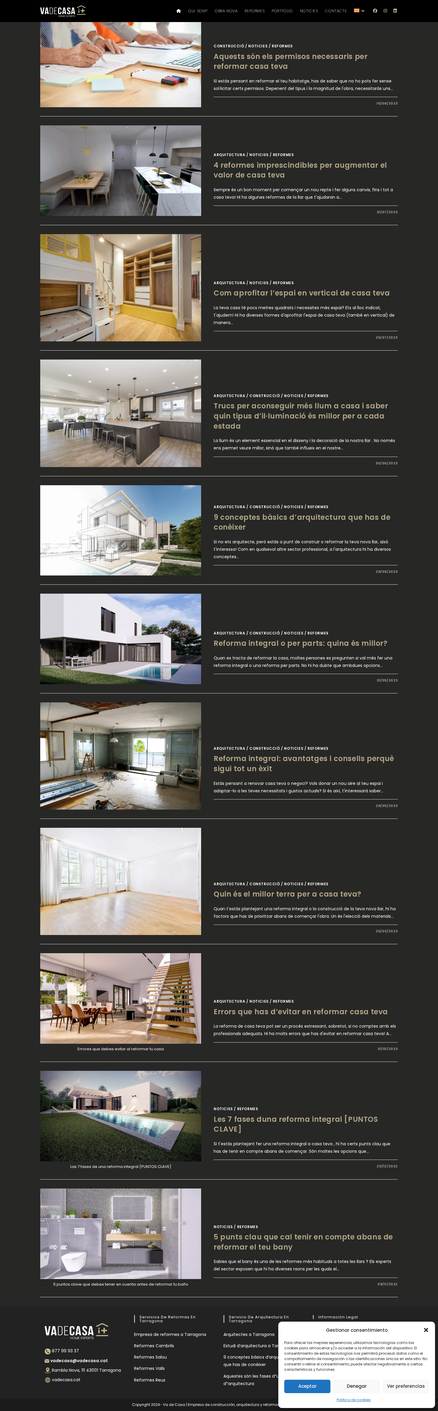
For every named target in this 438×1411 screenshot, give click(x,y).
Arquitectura (229, 154)
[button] (426, 1330)
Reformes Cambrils (154, 1346)
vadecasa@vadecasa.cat (79, 1361)
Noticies (258, 46)
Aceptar (307, 1386)
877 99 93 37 (65, 1351)
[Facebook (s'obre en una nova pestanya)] (375, 11)
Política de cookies (354, 1399)
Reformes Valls (149, 1368)
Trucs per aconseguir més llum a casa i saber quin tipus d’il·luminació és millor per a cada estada (301, 416)
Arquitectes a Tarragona (248, 1334)
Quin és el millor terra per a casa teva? (287, 894)
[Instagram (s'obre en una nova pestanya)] (385, 11)
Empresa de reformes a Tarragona (170, 1334)
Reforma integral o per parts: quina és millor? (301, 643)
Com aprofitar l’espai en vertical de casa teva (302, 293)
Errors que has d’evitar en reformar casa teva (301, 1012)
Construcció (229, 46)
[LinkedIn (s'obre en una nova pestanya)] (395, 11)
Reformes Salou (150, 1357)
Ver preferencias (406, 1386)
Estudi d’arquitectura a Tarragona (258, 1346)
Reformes (282, 46)
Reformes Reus (149, 1380)
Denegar (357, 1386)
